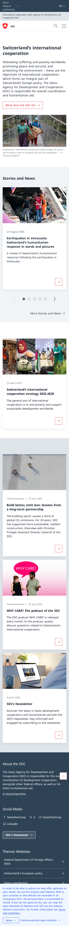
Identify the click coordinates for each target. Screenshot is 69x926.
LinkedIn (12, 824)
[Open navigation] (64, 26)
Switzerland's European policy (23, 873)
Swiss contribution (16, 883)
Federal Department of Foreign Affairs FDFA (28, 862)
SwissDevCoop (16, 817)
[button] (23, 299)
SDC (13, 26)
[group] (34, 238)
